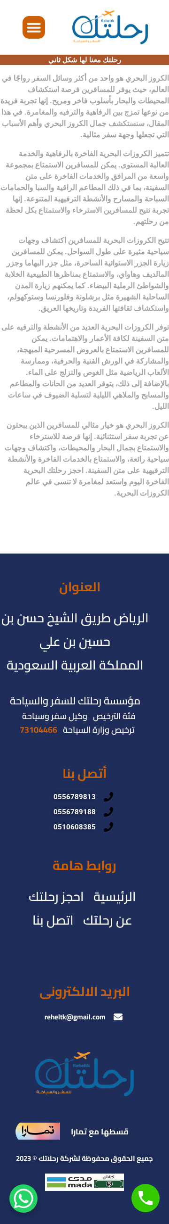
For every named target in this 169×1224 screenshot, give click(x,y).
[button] (33, 27)
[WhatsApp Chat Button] (23, 1198)
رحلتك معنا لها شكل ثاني (84, 60)
